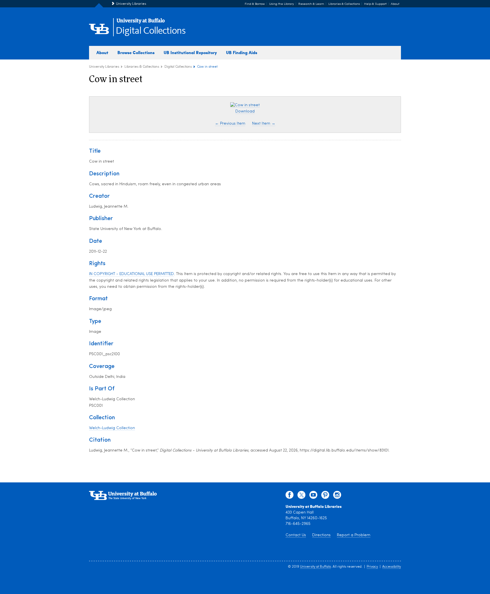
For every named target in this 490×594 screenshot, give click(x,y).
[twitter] (301, 496)
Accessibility (391, 567)
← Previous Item (230, 124)
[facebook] (289, 496)
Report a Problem (353, 535)
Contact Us (296, 535)
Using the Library (281, 4)
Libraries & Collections (344, 4)
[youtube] (313, 496)
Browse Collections (136, 52)
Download (245, 111)
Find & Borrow (255, 4)
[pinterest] (325, 496)
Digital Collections (150, 31)
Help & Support (375, 4)
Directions (321, 535)
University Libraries (131, 4)
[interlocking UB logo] (141, 23)
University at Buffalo (315, 567)
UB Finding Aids (241, 52)
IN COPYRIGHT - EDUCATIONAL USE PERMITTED (131, 274)
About (395, 4)
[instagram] (337, 496)
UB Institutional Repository (190, 52)
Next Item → (263, 124)
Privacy (372, 567)
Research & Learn (311, 4)
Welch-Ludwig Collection (112, 428)
